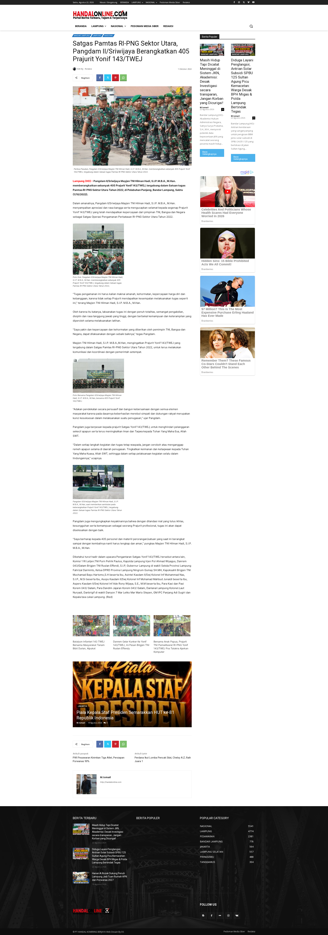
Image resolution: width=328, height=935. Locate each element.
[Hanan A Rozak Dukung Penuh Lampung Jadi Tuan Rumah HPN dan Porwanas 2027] (81, 877)
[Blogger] (203, 915)
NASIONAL (108, 35)
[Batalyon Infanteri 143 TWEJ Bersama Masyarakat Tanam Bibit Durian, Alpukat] (91, 625)
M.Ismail (96, 68)
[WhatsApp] (123, 77)
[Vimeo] (248, 2)
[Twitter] (244, 2)
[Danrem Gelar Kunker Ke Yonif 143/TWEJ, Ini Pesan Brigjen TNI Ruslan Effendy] (131, 625)
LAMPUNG (97, 35)
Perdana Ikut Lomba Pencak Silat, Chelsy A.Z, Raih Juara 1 (163, 759)
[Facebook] (234, 2)
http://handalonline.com (110, 782)
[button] (251, 26)
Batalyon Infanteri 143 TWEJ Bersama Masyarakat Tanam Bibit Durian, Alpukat (89, 645)
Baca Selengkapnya (209, 153)
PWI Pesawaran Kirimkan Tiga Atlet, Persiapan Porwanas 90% (98, 759)
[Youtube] (253, 2)
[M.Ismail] (75, 69)
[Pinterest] (115, 77)
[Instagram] (239, 2)
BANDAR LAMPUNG (82, 35)
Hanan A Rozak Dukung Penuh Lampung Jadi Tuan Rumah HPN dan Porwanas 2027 (109, 876)
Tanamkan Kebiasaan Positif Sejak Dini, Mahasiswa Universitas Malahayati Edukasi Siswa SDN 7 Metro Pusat (127, 712)
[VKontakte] (237, 915)
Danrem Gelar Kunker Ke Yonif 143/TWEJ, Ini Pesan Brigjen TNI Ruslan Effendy (131, 645)
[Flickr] (220, 915)
